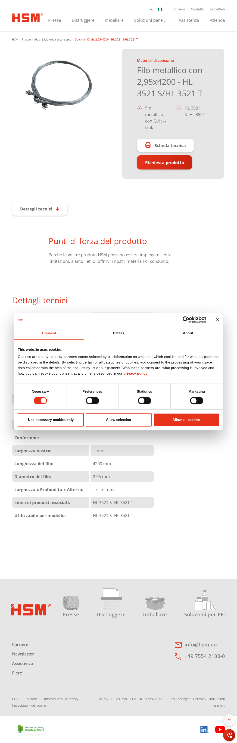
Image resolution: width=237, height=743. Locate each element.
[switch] (92, 400)
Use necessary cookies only (51, 420)
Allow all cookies (186, 420)
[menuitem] (54, 19)
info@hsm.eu (200, 644)
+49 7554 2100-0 (204, 655)
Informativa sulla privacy (61, 699)
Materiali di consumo (57, 39)
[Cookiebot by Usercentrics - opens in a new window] (186, 319)
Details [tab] (118, 333)
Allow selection (118, 420)
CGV (15, 699)
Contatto (197, 9)
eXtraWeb (217, 9)
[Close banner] (217, 319)
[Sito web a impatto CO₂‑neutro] (31, 729)
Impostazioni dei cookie (29, 705)
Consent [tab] (49, 333)
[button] (151, 9)
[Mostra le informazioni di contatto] (229, 735)
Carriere (178, 9)
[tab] (58, 86)
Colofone (31, 699)
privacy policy (135, 373)
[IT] (160, 9)
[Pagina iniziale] (28, 17)
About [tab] (188, 333)
